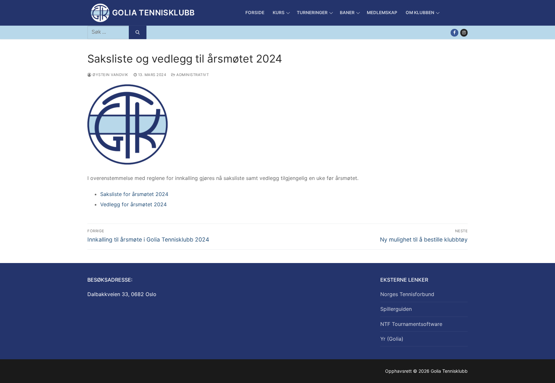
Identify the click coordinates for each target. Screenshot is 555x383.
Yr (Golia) (391, 339)
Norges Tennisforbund (407, 294)
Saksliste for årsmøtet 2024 (134, 194)
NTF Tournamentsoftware (411, 324)
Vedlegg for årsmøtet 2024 (133, 204)
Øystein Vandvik (110, 74)
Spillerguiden (396, 309)
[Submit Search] (137, 32)
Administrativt (192, 74)
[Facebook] (454, 32)
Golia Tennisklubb (153, 12)
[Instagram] (464, 32)
